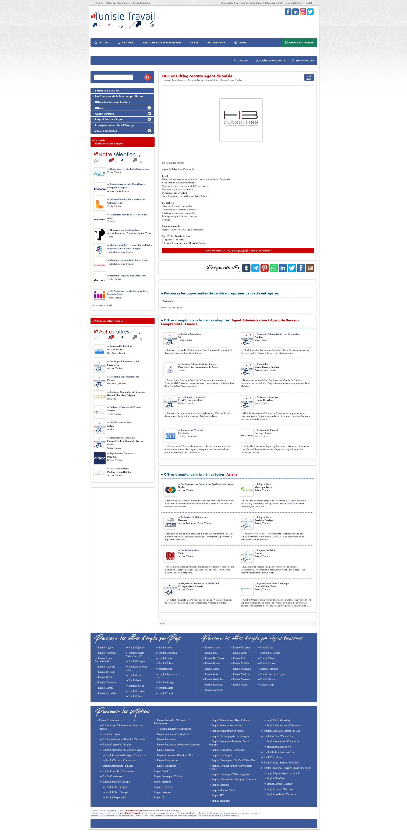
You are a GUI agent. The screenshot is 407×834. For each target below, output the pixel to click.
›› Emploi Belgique (105, 671)
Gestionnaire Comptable (192, 397)
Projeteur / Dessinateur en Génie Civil (198, 583)
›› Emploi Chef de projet (115, 786)
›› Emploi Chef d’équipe (115, 792)
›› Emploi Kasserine (240, 647)
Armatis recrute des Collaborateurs (126, 275)
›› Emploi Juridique (164, 749)
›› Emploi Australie (105, 666)
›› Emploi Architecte (161, 771)
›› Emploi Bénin (103, 677)
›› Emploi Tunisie (165, 693)
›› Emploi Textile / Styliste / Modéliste (280, 762)
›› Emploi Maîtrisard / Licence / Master (280, 730)
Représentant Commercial (121, 453)
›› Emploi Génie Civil (162, 786)
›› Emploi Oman (164, 658)
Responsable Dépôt (265, 550)
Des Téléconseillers (188, 550)
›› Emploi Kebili (238, 652)
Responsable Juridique (119, 346)
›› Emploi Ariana (211, 647)
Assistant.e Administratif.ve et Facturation (277, 334)
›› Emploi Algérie (104, 647)
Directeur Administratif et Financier (197, 364)
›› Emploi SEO (216, 795)
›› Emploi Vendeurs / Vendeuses (280, 794)
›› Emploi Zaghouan (212, 689)
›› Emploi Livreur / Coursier (278, 783)
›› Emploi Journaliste (165, 739)
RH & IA (194, 42)
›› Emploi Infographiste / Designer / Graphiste (232, 779)
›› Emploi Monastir (240, 679)
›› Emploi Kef (237, 658)
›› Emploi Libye (133, 696)
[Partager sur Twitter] (292, 271)
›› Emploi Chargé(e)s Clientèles (115, 744)
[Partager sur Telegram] (255, 271)
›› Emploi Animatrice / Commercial (281, 741)
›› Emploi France (134, 675)
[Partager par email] (310, 271)
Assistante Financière (266, 397)
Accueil (99, 3)
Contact (244, 42)
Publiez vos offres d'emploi (108, 320)
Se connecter (305, 60)
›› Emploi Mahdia (239, 663)
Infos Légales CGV (294, 3)
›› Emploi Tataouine (267, 668)
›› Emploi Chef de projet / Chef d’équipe (229, 736)
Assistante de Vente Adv (191, 430)
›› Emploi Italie (133, 680)
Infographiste (263, 484)
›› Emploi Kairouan (212, 684)
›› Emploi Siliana (266, 658)
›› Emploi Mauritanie (166, 652)
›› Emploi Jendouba (212, 679)
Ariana (231, 80)
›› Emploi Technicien (219, 800)
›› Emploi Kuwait (134, 685)
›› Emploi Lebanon (135, 691)
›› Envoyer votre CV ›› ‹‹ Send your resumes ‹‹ (238, 250)
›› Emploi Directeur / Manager (114, 781)
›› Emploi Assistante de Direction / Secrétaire (122, 739)
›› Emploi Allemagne (106, 652)
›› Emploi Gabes (210, 668)
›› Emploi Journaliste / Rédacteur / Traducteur (177, 744)
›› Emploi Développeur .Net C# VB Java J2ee (232, 760)
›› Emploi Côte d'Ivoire (107, 693)
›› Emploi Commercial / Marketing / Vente (120, 749)
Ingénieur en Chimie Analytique (272, 583)
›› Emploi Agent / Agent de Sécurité (282, 773)
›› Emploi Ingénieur (161, 792)
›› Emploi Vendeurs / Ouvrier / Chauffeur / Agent (286, 767)
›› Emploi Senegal (165, 682)
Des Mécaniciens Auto (119, 422)
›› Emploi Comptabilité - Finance (116, 765)
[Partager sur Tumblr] (246, 271)
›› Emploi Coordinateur (111, 776)
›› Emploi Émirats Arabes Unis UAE (134, 654)
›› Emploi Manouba (240, 668)
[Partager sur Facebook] (301, 271)
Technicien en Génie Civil (121, 437)
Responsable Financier (267, 430)
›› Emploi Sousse (266, 663)
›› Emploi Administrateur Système (226, 730)
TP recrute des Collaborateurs (123, 230)
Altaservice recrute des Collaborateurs (128, 169)
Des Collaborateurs (118, 468)
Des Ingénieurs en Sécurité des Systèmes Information (206, 484)
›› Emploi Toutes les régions (271, 674)
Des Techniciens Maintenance (123, 376)
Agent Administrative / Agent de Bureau (184, 80)
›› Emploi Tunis (265, 684)
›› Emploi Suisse (164, 687)
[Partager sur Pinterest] (264, 271)
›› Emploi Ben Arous (213, 658)
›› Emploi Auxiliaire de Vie (277, 746)
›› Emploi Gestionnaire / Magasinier (172, 734)
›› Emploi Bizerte (211, 663)
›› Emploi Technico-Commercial (119, 760)
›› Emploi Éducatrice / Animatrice (174, 728)
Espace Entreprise (141, 3)
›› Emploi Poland (164, 663)
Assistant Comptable (189, 334)
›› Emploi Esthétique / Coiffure (167, 776)
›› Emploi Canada (104, 687)
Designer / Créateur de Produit (124, 407)
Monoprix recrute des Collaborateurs (127, 260)
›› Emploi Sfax (265, 647)
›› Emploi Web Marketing (277, 720)
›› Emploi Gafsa (210, 674)
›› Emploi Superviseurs (166, 760)
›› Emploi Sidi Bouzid (268, 652)
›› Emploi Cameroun (105, 682)
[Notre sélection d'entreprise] (117, 164)
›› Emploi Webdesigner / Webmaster (282, 725)
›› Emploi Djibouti (135, 647)
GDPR (309, 3)
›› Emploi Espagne (135, 661)
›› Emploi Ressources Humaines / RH (173, 755)
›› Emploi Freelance (161, 781)
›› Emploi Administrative (109, 720)
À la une (127, 42)
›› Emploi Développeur (221, 755)
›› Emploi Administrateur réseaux (226, 725)
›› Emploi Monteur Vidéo (222, 790)
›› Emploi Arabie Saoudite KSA (104, 660)
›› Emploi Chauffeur (274, 778)
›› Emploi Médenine (240, 674)
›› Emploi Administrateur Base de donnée (230, 720)
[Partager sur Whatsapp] (273, 271)
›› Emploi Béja (209, 652)
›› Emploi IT (157, 797)
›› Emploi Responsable (114, 797)
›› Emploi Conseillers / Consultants (117, 771)
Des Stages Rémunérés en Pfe (123, 361)
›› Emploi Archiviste (109, 734)
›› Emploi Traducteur (165, 765)
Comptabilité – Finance (216, 80)
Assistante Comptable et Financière (126, 392)
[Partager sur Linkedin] (283, 271)
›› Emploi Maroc (164, 647)
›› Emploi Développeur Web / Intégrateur (229, 774)
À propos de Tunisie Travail (249, 3)
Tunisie (238, 80)
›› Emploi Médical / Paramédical (277, 736)
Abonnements (216, 42)
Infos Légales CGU (274, 3)
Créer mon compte (272, 60)
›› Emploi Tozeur (266, 679)
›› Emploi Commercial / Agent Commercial (124, 755)
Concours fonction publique (161, 42)
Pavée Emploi (227, 3)
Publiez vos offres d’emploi (118, 3)
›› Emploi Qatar (164, 668)
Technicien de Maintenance (193, 517)
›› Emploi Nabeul (239, 684)
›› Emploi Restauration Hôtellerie (277, 752)
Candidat (244, 60)
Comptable (168, 301)
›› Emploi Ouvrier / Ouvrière (278, 789)
